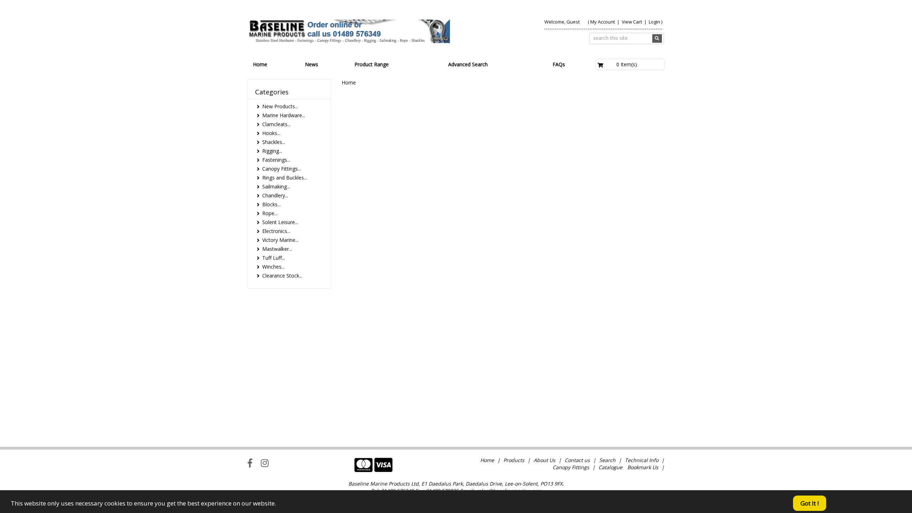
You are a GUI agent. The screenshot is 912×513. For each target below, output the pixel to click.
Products (513, 460)
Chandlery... (275, 195)
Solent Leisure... (280, 222)
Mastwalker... (277, 248)
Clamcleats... (276, 124)
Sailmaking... (276, 186)
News (311, 64)
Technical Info (641, 460)
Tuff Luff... (273, 257)
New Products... (280, 106)
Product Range (371, 64)
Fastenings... (276, 159)
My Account (602, 22)
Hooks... (271, 133)
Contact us (577, 460)
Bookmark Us (642, 467)
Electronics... (276, 231)
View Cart (632, 22)
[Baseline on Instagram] (265, 463)
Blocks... (271, 204)
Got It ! (809, 503)
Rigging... (272, 150)
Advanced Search (468, 64)
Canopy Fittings (571, 467)
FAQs (559, 64)
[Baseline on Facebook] (250, 463)
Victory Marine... (280, 240)
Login (654, 22)
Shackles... (273, 142)
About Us (544, 460)
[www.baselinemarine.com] (349, 31)
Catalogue (610, 467)
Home (260, 64)
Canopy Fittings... (281, 168)
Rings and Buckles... (284, 177)
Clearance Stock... (282, 275)
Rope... (270, 213)
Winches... (273, 266)
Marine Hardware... (283, 115)
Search (608, 460)
